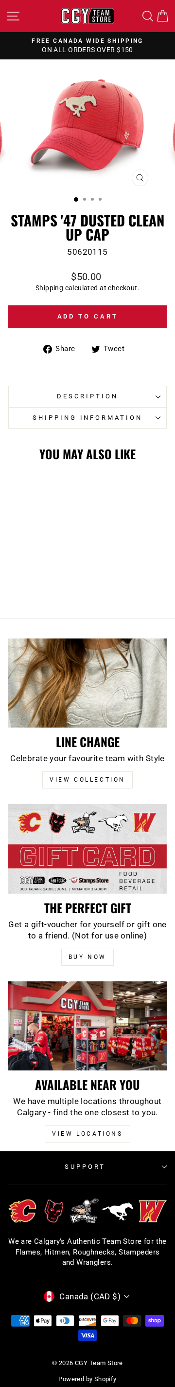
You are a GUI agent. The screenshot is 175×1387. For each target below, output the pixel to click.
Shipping (49, 288)
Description (87, 396)
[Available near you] (87, 1025)
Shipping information (88, 417)
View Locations (87, 1133)
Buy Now (87, 957)
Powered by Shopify (87, 1379)
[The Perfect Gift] (87, 848)
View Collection (87, 779)
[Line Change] (87, 683)
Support (85, 1166)
